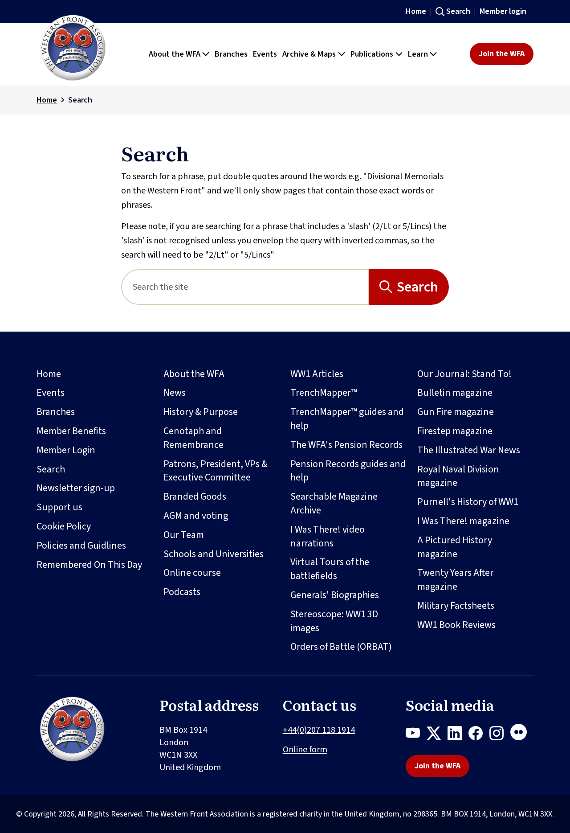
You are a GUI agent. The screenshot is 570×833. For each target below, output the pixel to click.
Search (458, 11)
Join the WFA (502, 53)
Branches (56, 412)
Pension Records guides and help (348, 471)
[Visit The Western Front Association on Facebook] (478, 735)
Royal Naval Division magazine (458, 476)
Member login (503, 11)
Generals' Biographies (334, 595)
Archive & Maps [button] (309, 54)
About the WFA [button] (174, 54)
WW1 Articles (316, 374)
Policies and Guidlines (81, 545)
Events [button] (265, 54)
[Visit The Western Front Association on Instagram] (499, 735)
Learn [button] (418, 54)
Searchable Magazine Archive (334, 503)
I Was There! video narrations (327, 536)
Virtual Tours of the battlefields (329, 569)
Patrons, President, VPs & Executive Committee (215, 471)
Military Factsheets (455, 606)
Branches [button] (231, 54)
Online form (305, 749)
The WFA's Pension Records (346, 445)
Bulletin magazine (455, 393)
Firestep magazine (455, 431)
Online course (192, 573)
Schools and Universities (213, 554)
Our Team (183, 535)
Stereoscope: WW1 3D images (334, 621)
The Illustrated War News (468, 450)
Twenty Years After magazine (455, 580)
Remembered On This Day (89, 565)
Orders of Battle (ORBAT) (341, 647)
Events (51, 393)
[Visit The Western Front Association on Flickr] (521, 735)
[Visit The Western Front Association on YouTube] (416, 735)
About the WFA (193, 374)
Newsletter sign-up (76, 488)
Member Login (66, 450)
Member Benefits (71, 431)
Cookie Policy (64, 526)
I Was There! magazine (463, 521)
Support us (59, 507)
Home (416, 11)
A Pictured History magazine (454, 547)
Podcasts (181, 592)
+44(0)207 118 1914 (319, 730)
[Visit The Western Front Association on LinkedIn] (458, 735)
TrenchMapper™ (323, 393)
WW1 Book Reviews (456, 625)
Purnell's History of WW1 (467, 502)
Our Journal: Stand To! (464, 374)
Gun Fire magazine (455, 412)
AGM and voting (195, 516)
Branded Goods (194, 496)
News (174, 393)
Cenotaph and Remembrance (193, 438)
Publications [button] (371, 54)
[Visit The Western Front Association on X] (437, 735)
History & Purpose (200, 412)
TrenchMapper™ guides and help (347, 419)
